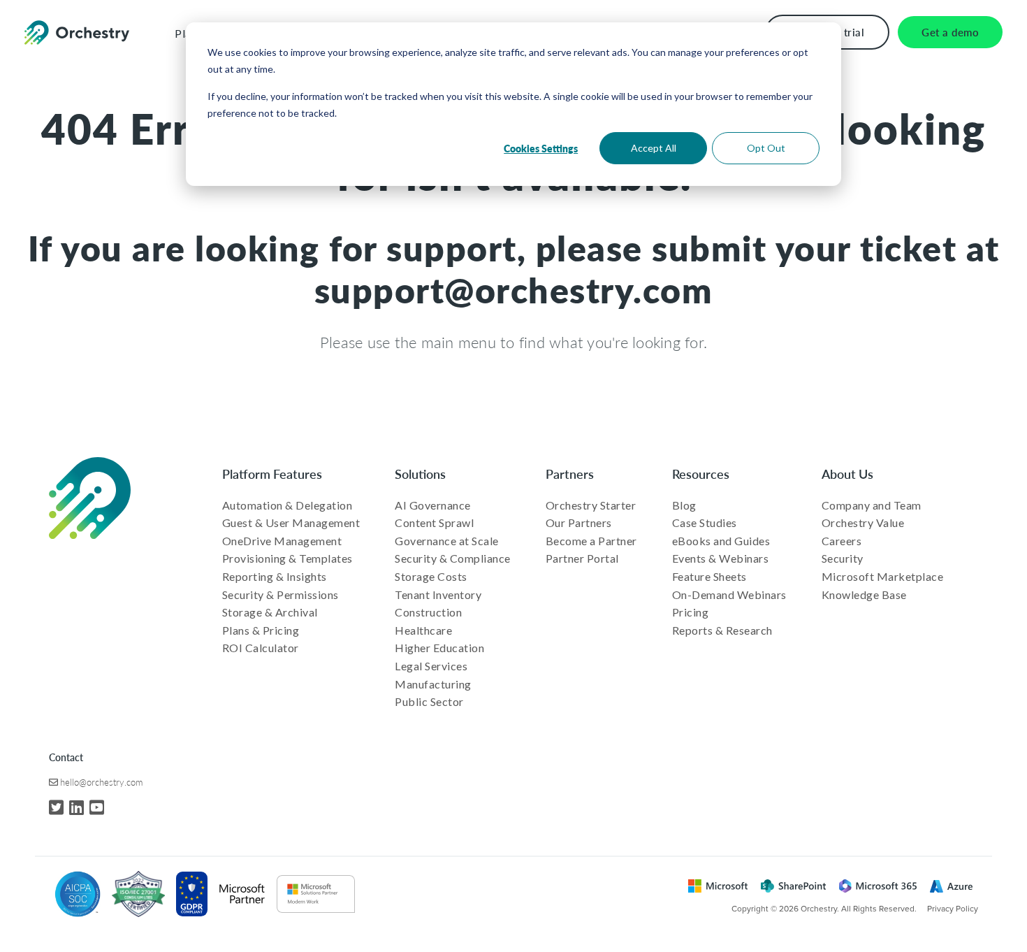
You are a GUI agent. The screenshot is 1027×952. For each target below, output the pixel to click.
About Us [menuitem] (847, 473)
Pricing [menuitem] (690, 612)
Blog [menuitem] (684, 505)
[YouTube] (96, 807)
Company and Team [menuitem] (872, 505)
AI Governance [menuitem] (433, 505)
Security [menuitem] (843, 558)
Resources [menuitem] (700, 473)
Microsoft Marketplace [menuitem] (883, 576)
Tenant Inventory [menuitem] (438, 594)
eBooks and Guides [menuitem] (721, 540)
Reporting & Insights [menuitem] (274, 576)
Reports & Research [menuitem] (722, 630)
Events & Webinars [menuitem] (720, 558)
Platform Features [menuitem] (272, 473)
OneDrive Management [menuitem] (282, 540)
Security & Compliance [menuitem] (453, 558)
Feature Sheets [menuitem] (709, 576)
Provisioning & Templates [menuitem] (287, 558)
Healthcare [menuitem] (423, 630)
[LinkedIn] (76, 807)
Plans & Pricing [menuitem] (261, 630)
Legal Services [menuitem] (431, 665)
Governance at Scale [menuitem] (447, 540)
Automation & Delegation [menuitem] (287, 505)
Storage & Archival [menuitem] (270, 612)
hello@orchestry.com (101, 781)
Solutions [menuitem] (420, 473)
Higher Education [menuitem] (439, 647)
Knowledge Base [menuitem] (864, 594)
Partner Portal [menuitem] (582, 558)
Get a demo (950, 31)
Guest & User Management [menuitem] (291, 522)
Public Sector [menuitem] (429, 701)
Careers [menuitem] (842, 540)
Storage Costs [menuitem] (431, 576)
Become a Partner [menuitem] (591, 540)
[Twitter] (56, 807)
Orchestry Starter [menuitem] (591, 505)
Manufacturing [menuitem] (433, 684)
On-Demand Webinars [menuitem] (729, 594)
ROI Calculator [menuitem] (260, 647)
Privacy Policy (952, 909)
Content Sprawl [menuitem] (434, 522)
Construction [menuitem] (428, 612)
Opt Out (766, 148)
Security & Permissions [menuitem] (280, 594)
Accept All (653, 148)
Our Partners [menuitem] (579, 522)
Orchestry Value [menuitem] (863, 522)
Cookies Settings (541, 148)
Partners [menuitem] (570, 473)
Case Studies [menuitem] (704, 522)
